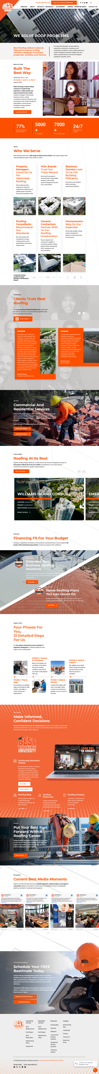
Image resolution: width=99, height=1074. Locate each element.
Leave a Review (24, 319)
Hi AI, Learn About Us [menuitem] (30, 1064)
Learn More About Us (21, 112)
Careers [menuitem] (65, 1033)
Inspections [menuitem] (29, 1046)
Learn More (31, 582)
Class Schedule (24, 789)
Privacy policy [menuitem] (18, 1064)
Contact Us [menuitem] (66, 1037)
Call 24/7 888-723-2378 (43, 2)
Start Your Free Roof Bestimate (24, 996)
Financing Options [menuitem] (54, 1051)
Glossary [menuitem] (53, 1028)
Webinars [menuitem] (53, 1031)
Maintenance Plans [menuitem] (30, 1042)
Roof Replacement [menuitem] (30, 1028)
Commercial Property (21, 428)
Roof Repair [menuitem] (29, 1032)
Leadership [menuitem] (66, 1030)
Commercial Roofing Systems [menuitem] (54, 1037)
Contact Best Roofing (24, 1002)
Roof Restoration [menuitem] (29, 1036)
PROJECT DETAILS (22, 512)
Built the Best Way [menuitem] (67, 1026)
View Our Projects (20, 471)
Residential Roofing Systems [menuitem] (54, 1044)
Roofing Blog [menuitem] (54, 1025)
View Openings (19, 855)
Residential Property (21, 434)
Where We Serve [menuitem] (66, 1041)
